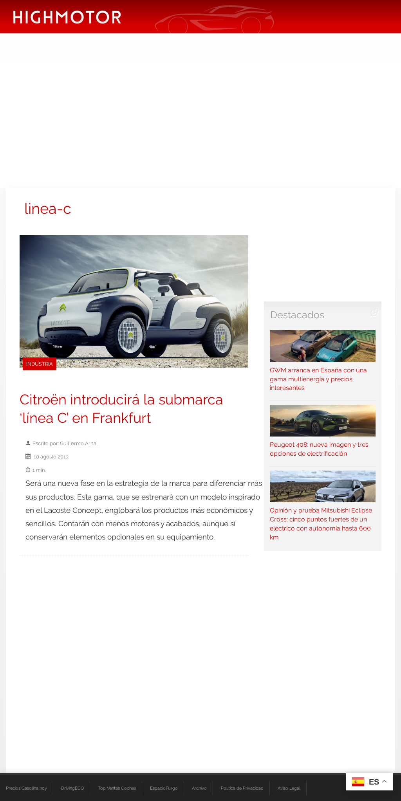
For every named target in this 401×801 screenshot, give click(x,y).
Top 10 (233, 52)
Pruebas (143, 52)
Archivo (199, 788)
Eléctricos (104, 52)
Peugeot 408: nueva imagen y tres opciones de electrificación (319, 449)
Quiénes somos (366, 52)
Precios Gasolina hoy (26, 788)
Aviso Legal (289, 788)
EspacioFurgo (164, 788)
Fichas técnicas (189, 52)
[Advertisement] (200, 125)
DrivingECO (72, 788)
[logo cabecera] (67, 16)
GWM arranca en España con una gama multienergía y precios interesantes (318, 378)
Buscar (321, 52)
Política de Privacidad (242, 788)
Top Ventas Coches (117, 788)
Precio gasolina (277, 52)
